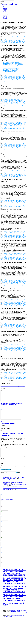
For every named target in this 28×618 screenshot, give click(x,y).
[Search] (1, 1)
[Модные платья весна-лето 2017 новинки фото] (4, 551)
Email (2, 461)
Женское (5, 16)
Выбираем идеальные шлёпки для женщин (13, 386)
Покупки (5, 15)
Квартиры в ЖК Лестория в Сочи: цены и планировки (15, 479)
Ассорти (5, 8)
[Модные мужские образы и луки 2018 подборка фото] (4, 504)
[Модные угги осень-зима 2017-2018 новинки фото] (4, 498)
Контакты (5, 18)
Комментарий (4, 447)
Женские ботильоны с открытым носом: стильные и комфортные (12, 422)
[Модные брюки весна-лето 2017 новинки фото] (4, 525)
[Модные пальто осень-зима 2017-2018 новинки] (4, 546)
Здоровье (5, 17)
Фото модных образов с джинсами (10, 69)
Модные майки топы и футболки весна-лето (13, 64)
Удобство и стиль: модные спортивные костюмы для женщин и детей (11, 403)
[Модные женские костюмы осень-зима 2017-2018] (4, 561)
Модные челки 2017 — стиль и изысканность (13, 63)
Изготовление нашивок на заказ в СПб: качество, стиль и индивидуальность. (14, 478)
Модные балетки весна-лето (9, 71)
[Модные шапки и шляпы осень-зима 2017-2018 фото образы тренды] (4, 540)
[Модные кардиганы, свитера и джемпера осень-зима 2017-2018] (4, 535)
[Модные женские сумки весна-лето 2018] (4, 530)
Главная (5, 6)
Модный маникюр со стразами (10, 70)
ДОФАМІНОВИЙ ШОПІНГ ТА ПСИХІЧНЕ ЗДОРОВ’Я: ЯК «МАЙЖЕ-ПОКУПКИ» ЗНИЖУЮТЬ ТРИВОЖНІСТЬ (15, 488)
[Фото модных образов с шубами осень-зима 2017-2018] (4, 556)
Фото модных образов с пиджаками (11, 62)
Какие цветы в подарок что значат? (18, 610)
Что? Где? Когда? (7, 12)
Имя (2, 458)
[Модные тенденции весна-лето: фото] (4, 509)
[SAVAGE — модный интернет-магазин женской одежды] (4, 566)
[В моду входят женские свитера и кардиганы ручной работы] (4, 515)
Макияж (5, 11)
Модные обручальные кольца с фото (11, 65)
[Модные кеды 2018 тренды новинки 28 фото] (4, 520)
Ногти (4, 10)
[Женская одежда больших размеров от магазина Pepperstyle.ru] (7, 499)
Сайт (2, 463)
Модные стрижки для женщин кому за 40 (12, 72)
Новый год (5, 13)
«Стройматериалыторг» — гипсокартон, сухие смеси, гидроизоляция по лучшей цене (15, 613)
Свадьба (5, 9)
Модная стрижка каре (8, 66)
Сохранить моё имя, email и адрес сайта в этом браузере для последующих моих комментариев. (14, 466)
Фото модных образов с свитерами (11, 68)
